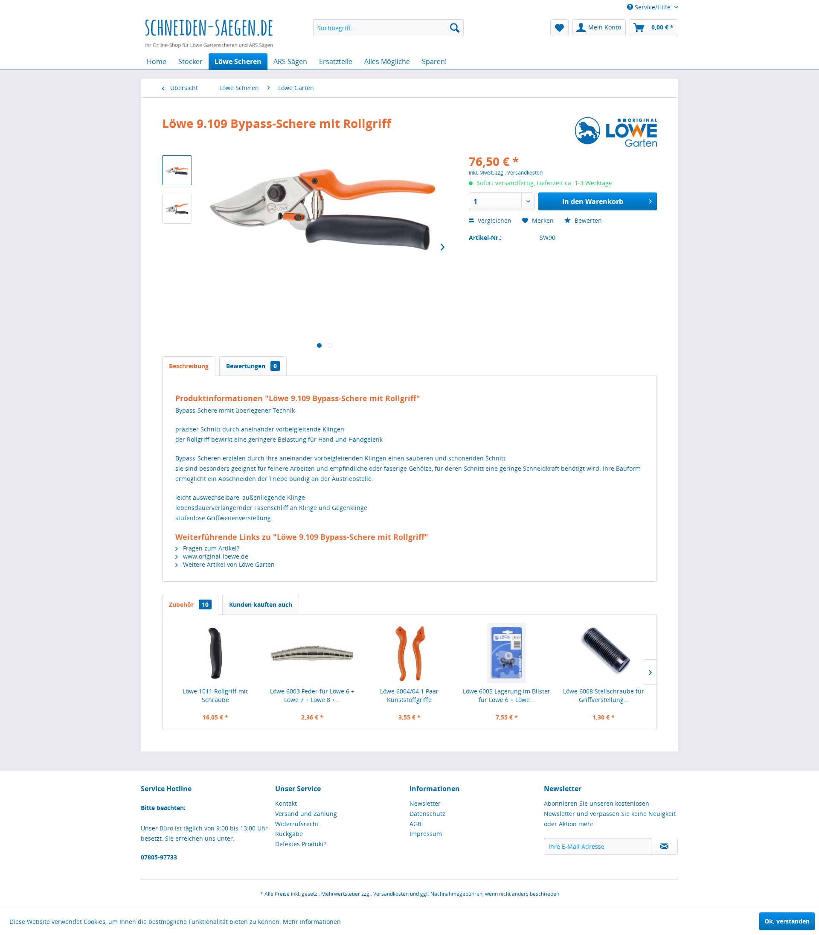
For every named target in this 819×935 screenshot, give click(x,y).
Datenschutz (427, 814)
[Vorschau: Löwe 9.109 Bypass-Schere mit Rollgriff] (177, 170)
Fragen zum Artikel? (210, 548)
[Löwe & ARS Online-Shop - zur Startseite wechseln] (209, 34)
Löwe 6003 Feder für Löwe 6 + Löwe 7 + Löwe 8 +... (312, 695)
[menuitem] (388, 27)
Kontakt (286, 803)
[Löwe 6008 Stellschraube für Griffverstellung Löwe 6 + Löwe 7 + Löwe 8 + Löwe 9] (603, 653)
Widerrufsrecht (297, 824)
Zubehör (189, 604)
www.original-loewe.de (214, 556)
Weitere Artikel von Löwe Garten (228, 564)
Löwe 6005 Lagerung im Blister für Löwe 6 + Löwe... (506, 695)
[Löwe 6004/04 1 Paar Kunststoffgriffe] (409, 653)
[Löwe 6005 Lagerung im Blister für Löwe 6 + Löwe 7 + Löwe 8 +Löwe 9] (506, 653)
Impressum (426, 834)
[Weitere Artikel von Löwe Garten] (616, 132)
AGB (415, 824)
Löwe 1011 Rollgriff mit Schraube (215, 695)
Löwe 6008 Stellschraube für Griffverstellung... (603, 695)
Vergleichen (493, 220)
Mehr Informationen (312, 922)
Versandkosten (391, 893)
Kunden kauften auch (260, 604)
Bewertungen (251, 366)
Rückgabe (289, 834)
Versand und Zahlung (306, 814)
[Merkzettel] (559, 27)
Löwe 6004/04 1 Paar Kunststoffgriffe (409, 695)
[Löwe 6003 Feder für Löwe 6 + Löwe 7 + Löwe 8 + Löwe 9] (312, 653)
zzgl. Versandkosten (519, 172)
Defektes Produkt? (300, 844)
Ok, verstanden (787, 921)
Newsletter (425, 803)
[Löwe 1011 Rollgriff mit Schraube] (215, 653)
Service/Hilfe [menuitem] (652, 7)
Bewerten (587, 220)
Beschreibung (189, 366)
